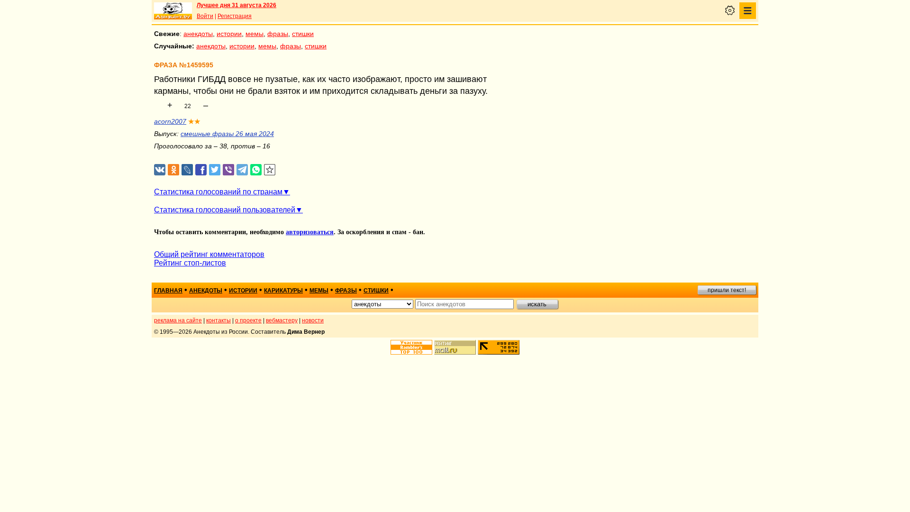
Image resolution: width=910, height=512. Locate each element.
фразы (277, 33)
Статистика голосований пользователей (224, 210)
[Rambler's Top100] (411, 347)
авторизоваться (310, 232)
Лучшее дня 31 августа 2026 (236, 5)
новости (313, 320)
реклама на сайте (178, 320)
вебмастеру (282, 320)
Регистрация (235, 16)
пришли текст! (727, 290)
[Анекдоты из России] (173, 10)
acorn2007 (170, 121)
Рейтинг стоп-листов (190, 263)
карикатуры (283, 290)
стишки (303, 33)
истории (229, 33)
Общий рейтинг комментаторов (209, 254)
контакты (218, 320)
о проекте (248, 320)
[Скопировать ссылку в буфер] (270, 170)
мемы (255, 33)
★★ (194, 121)
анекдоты (198, 33)
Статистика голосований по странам (218, 192)
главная (168, 290)
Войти (205, 16)
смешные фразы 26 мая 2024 (227, 133)
